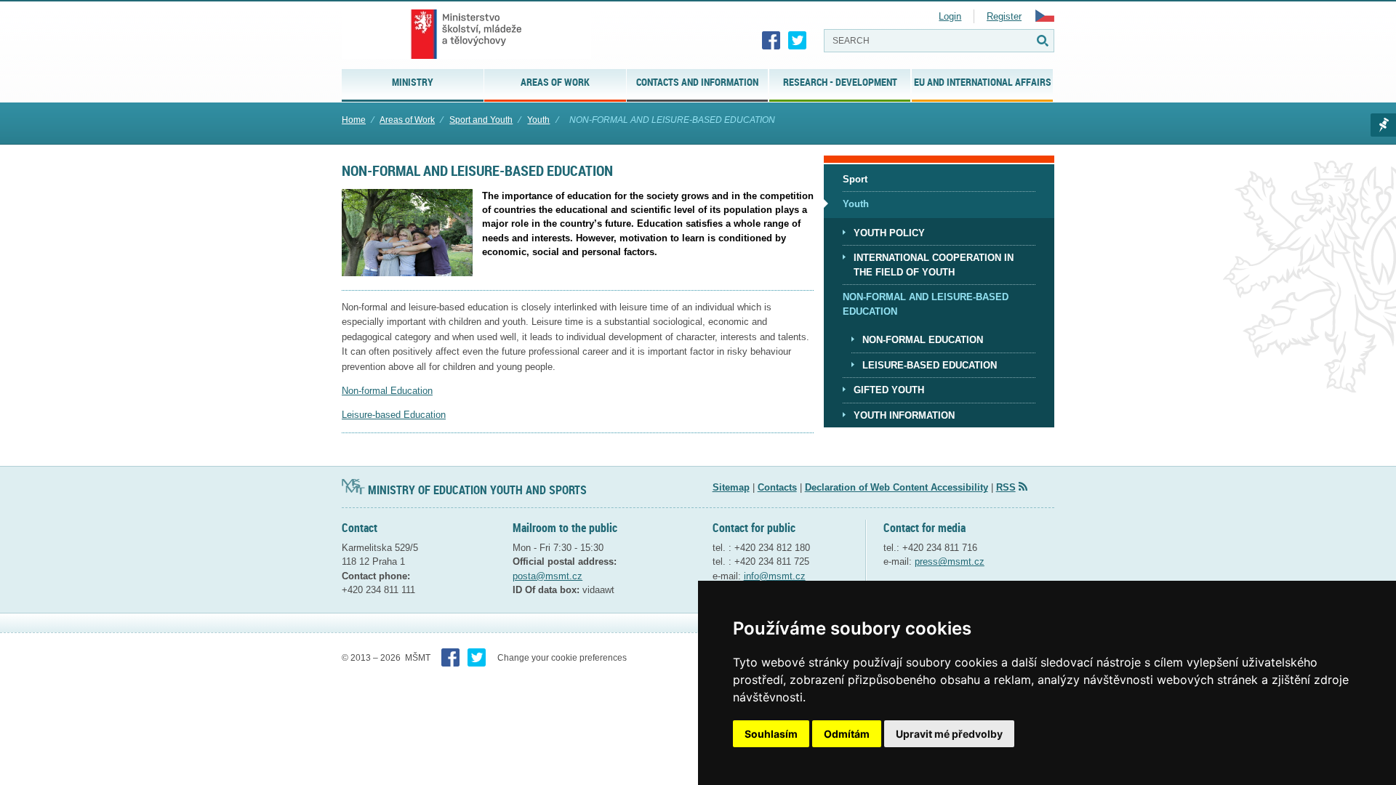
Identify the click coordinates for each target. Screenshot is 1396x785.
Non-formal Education (387, 390)
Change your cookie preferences (562, 657)
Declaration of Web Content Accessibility (896, 487)
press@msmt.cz (949, 561)
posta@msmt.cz (547, 576)
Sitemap (731, 487)
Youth (538, 120)
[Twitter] (797, 40)
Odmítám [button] (847, 734)
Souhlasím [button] (771, 734)
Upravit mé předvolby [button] (949, 734)
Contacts (777, 487)
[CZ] (1044, 18)
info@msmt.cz (775, 576)
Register (1004, 16)
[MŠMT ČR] (466, 34)
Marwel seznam (1383, 125)
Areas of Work (407, 120)
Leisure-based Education (394, 414)
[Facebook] (771, 40)
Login (950, 16)
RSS (1006, 487)
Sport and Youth (481, 120)
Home (354, 120)
